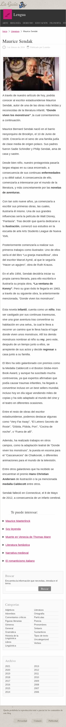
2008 (36, 684)
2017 (7, 681)
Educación (41, 22)
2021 (7, 666)
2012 (36, 670)
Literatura (15, 31)
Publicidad (53, 720)
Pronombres (40, 624)
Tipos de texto (41, 635)
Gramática (10, 632)
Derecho (28, 22)
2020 (7, 670)
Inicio (4, 31)
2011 (36, 673)
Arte (5, 22)
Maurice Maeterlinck (18, 521)
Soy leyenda (13, 528)
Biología (15, 22)
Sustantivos (40, 632)
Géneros (9, 624)
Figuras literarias (13, 621)
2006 (36, 692)
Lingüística (10, 645)
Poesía (37, 621)
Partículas (39, 617)
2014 (7, 692)
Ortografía (39, 613)
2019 (7, 673)
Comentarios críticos (15, 617)
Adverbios (10, 613)
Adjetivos (9, 610)
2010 (36, 677)
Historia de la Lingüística (11, 637)
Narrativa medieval (17, 552)
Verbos (37, 643)
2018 (7, 677)
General (9, 628)
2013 (36, 666)
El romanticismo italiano (20, 560)
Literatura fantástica (18, 544)
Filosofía (55, 22)
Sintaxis (38, 628)
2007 (36, 688)
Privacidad (22, 720)
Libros (8, 642)
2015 (7, 688)
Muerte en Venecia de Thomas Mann (28, 536)
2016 (7, 684)
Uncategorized (41, 639)
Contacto (38, 720)
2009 (36, 681)
